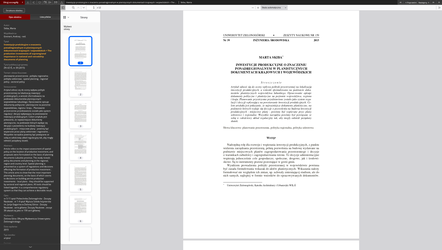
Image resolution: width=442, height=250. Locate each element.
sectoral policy (18, 81)
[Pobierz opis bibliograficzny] (50, 2)
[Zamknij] (439, 2)
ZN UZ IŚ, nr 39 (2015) (14, 67)
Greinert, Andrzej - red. (15, 36)
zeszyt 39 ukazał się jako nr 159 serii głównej (28, 209)
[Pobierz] (28, 2)
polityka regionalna (39, 75)
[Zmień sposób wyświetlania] (45, 2)
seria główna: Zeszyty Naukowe (29, 207)
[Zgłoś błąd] (62, 2)
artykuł (7, 238)
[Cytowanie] (56, 2)
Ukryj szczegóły (10, 2)
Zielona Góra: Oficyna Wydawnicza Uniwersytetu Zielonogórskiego (27, 220)
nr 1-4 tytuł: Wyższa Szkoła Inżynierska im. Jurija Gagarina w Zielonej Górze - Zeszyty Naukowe (27, 204)
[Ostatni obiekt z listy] (433, 2)
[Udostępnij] (34, 2)
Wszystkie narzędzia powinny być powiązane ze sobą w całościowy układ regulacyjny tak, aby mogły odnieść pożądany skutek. (28, 137)
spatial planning (31, 78)
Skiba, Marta (10, 28)
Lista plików (45, 17)
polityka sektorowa (13, 78)
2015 (6, 229)
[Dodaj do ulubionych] (40, 2)
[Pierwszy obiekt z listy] (400, 2)
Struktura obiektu (14, 10)
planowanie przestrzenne (16, 75)
